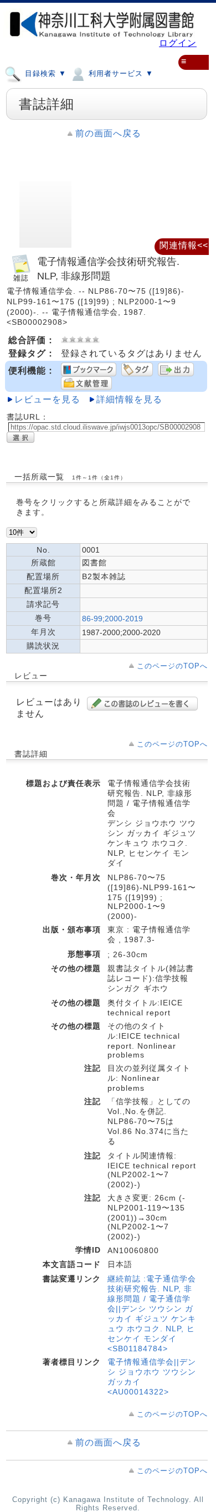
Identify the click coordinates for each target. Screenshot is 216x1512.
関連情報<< (184, 245)
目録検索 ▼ (44, 74)
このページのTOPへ (172, 666)
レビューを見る (47, 399)
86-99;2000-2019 (112, 618)
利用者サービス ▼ (119, 74)
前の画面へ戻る (108, 133)
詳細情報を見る (129, 399)
